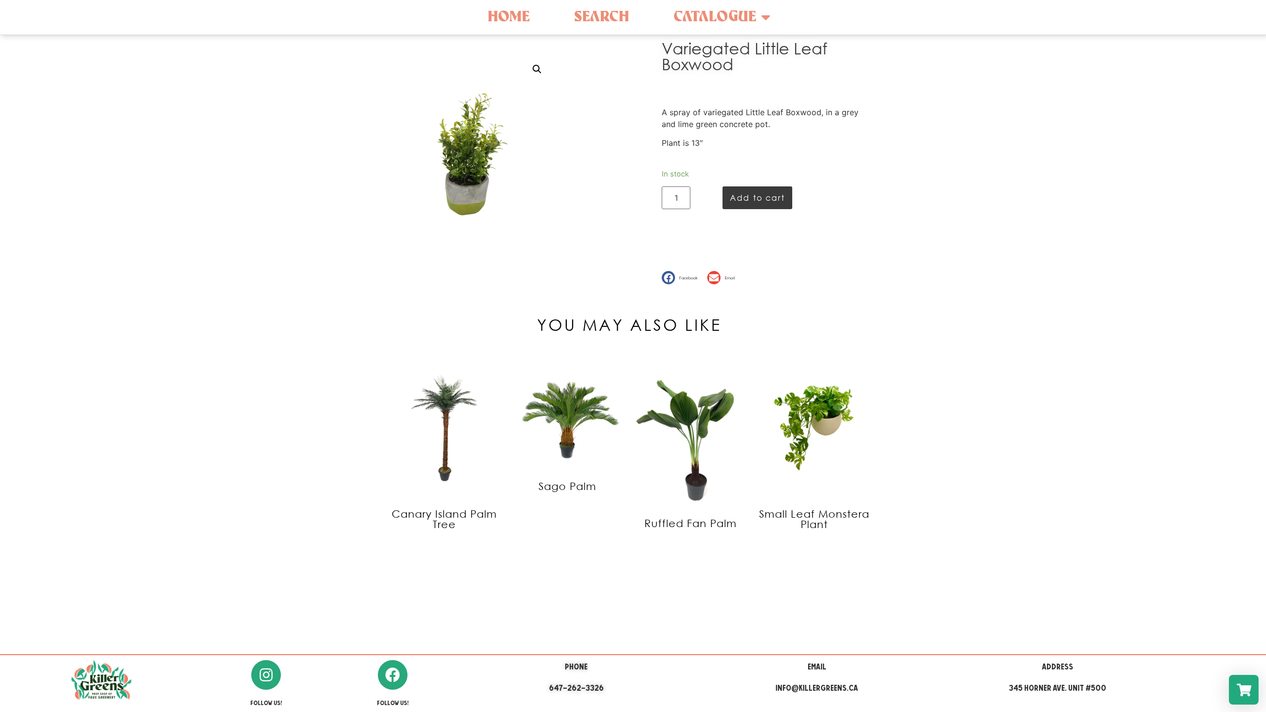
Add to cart (757, 197)
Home (509, 17)
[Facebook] (392, 675)
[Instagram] (266, 675)
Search (601, 17)
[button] (682, 277)
